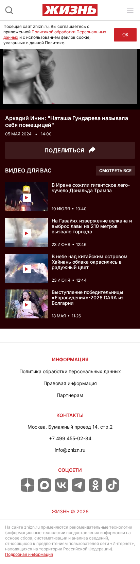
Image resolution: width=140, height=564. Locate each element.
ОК (125, 34)
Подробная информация (29, 554)
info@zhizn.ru (70, 450)
